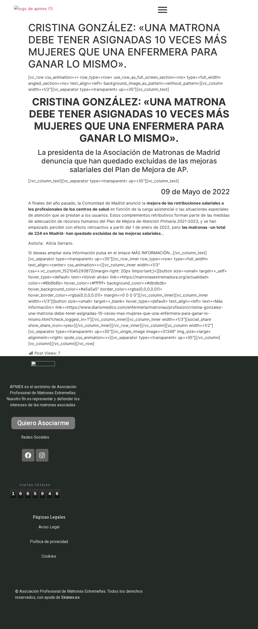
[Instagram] (42, 455)
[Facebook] (28, 455)
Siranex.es (70, 597)
